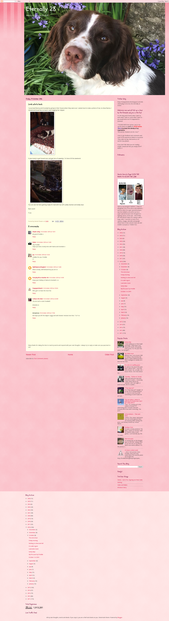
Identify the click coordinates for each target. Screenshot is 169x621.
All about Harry (122, 487)
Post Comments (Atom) (41, 358)
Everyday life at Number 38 (40, 277)
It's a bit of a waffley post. (132, 365)
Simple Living (36, 231)
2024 (121, 238)
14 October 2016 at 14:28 (53, 267)
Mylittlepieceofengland (39, 267)
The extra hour (125, 272)
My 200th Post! (129, 353)
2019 (121, 253)
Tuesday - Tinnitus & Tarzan (133, 376)
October (123, 269)
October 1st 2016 (126, 291)
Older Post (109, 354)
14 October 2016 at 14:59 (56, 277)
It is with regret (125, 280)
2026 (121, 233)
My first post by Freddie (128, 288)
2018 (121, 255)
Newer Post (31, 354)
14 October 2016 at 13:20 (42, 254)
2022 (121, 244)
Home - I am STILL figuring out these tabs (130, 480)
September (124, 295)
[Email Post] (52, 221)
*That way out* (129, 388)
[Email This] (56, 221)
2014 (121, 324)
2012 (121, 330)
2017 (121, 258)
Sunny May (128, 342)
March (123, 312)
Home (70, 354)
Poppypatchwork (37, 288)
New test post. (129, 439)
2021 (121, 247)
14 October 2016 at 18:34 (50, 288)
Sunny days (124, 286)
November (124, 267)
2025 (121, 235)
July (122, 301)
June (122, 303)
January (123, 318)
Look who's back (125, 283)
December (124, 264)
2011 (121, 333)
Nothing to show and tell (128, 277)
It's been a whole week (131, 450)
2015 (121, 322)
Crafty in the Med (37, 299)
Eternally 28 (41, 9)
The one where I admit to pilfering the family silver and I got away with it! (133, 401)
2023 (121, 241)
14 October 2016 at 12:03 (43, 242)
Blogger (120, 617)
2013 (121, 327)
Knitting (120, 482)
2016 (121, 261)
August (123, 298)
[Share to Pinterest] (63, 221)
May (122, 306)
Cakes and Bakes (122, 485)
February (124, 315)
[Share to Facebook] (61, 221)
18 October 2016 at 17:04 (47, 313)
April (122, 309)
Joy (33, 254)
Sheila (34, 242)
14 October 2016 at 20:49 (50, 299)
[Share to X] (59, 221)
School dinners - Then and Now (132, 415)
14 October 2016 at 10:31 (48, 231)
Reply (34, 237)
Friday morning (125, 275)
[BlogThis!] (58, 221)
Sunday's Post (129, 427)
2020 (121, 250)
